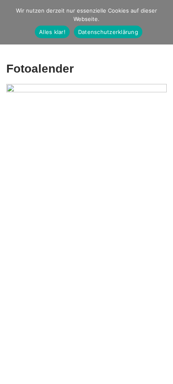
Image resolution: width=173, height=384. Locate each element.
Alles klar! (52, 32)
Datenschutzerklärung (108, 32)
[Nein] (162, 22)
